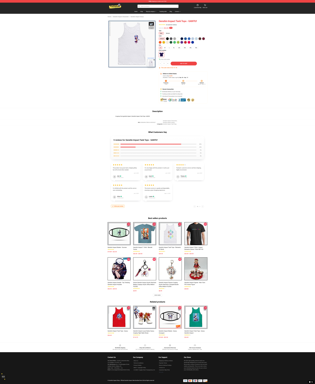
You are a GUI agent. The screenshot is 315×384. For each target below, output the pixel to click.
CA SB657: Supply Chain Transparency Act (144, 370)
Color (160, 36)
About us (136, 360)
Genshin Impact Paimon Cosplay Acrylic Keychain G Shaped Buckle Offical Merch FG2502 (168, 284)
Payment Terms (163, 363)
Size (160, 45)
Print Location (162, 50)
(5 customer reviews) (171, 24)
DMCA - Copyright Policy (140, 367)
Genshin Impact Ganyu (137, 16)
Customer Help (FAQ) (164, 370)
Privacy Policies (137, 365)
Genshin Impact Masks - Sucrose (117, 247)
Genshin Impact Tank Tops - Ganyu (118, 331)
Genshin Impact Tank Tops (169, 124)
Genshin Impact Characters (121, 16)
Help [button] (312, 382)
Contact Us (162, 367)
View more (157, 295)
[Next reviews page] (202, 206)
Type (160, 30)
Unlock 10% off (3, 377)
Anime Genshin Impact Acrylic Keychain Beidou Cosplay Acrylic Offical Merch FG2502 (144, 284)
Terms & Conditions (138, 363)
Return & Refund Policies (165, 365)
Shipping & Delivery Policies (166, 360)
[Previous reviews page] (194, 206)
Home (109, 16)
